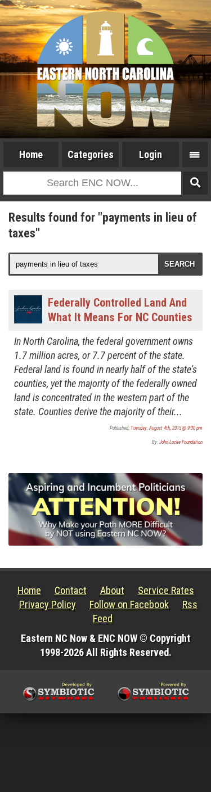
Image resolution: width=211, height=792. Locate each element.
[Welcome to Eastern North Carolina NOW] (105, 69)
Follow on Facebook (129, 604)
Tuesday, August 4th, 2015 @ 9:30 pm (167, 428)
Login (150, 154)
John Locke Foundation (181, 442)
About (112, 590)
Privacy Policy (47, 604)
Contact (71, 590)
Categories (91, 154)
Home (31, 154)
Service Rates (166, 590)
